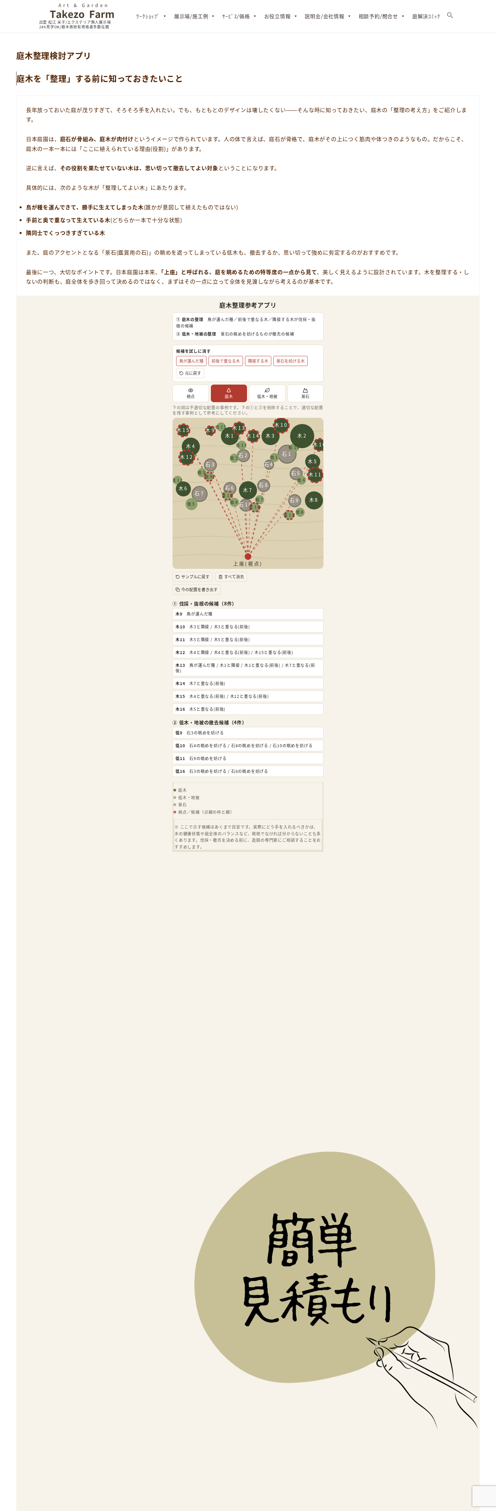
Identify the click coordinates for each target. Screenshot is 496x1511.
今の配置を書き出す (199, 589)
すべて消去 (234, 576)
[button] (450, 16)
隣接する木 (258, 361)
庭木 (229, 396)
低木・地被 (267, 396)
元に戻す (193, 373)
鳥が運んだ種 (191, 361)
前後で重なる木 (226, 361)
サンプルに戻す (195, 576)
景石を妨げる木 (290, 361)
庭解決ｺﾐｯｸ (426, 16)
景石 (305, 396)
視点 (191, 396)
